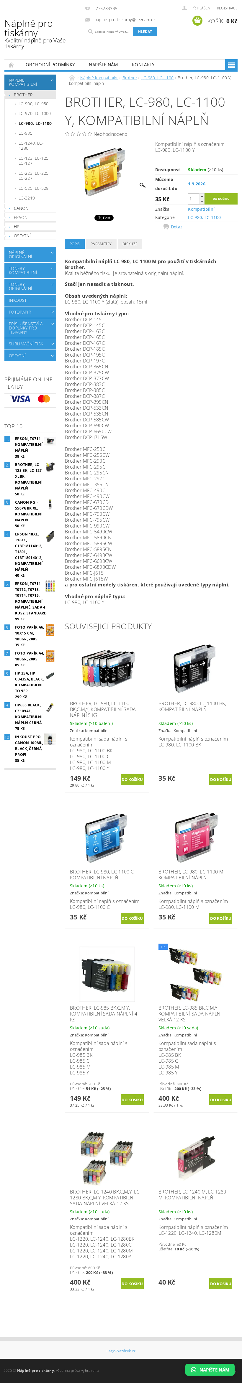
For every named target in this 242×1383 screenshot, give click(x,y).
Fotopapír (20, 312)
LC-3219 (27, 198)
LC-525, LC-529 (33, 188)
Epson (21, 217)
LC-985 (25, 133)
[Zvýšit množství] (202, 196)
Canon (21, 208)
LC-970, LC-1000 (35, 113)
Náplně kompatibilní (23, 82)
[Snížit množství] (202, 201)
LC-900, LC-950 (33, 103)
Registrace (227, 8)
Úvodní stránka (11, 65)
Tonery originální (20, 286)
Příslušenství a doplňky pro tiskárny (26, 328)
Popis (75, 243)
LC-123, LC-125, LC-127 (34, 160)
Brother (23, 95)
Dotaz (177, 227)
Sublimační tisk (26, 344)
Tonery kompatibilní (23, 270)
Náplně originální (20, 254)
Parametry (101, 243)
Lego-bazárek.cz (121, 1351)
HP (16, 226)
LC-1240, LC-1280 (31, 145)
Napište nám (103, 64)
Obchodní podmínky (50, 64)
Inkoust (18, 300)
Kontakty (143, 64)
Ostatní (22, 235)
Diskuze (130, 243)
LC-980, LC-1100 (35, 123)
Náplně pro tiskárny (35, 33)
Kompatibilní (201, 209)
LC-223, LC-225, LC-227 (34, 175)
